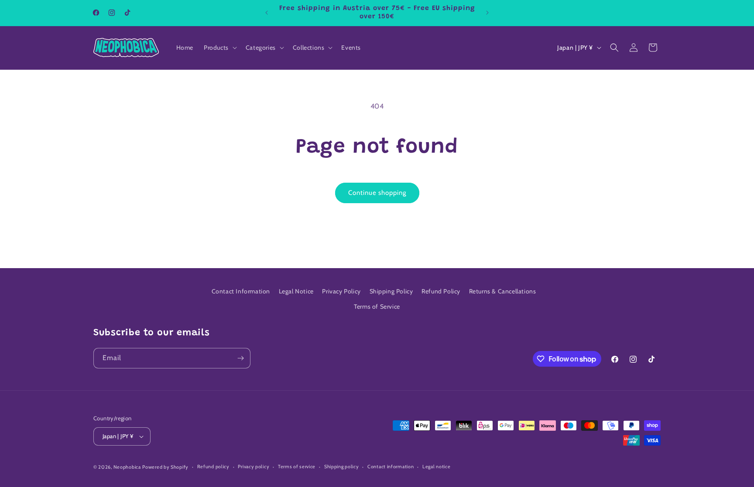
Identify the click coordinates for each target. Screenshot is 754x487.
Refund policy (213, 466)
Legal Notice (296, 291)
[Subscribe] (240, 358)
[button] (219, 47)
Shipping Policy (391, 291)
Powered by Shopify (165, 467)
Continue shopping (377, 193)
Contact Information (241, 291)
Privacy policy (253, 466)
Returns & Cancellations (502, 291)
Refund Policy (441, 291)
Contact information (390, 466)
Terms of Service (377, 306)
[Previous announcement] (266, 12)
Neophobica (127, 467)
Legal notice (436, 466)
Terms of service (296, 466)
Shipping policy (341, 466)
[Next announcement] (487, 12)
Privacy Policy (341, 291)
